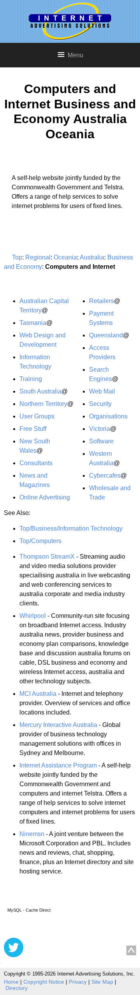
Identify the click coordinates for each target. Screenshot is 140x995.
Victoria (99, 428)
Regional (38, 257)
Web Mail (102, 391)
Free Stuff (32, 428)
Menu (75, 55)
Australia (92, 257)
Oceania (65, 257)
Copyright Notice (43, 982)
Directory (16, 988)
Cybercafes (105, 475)
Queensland (106, 335)
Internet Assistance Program (58, 765)
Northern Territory (43, 403)
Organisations (108, 416)
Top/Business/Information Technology (70, 528)
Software (101, 441)
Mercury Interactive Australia (58, 725)
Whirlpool (32, 615)
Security (100, 403)
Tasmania (32, 322)
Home (11, 982)
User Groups (36, 416)
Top (17, 257)
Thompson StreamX (47, 556)
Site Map (102, 982)
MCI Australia (37, 693)
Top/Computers (40, 541)
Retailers (101, 301)
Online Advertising (44, 497)
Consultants (35, 463)
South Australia (40, 391)
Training (30, 379)
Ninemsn (31, 834)
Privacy (78, 982)
